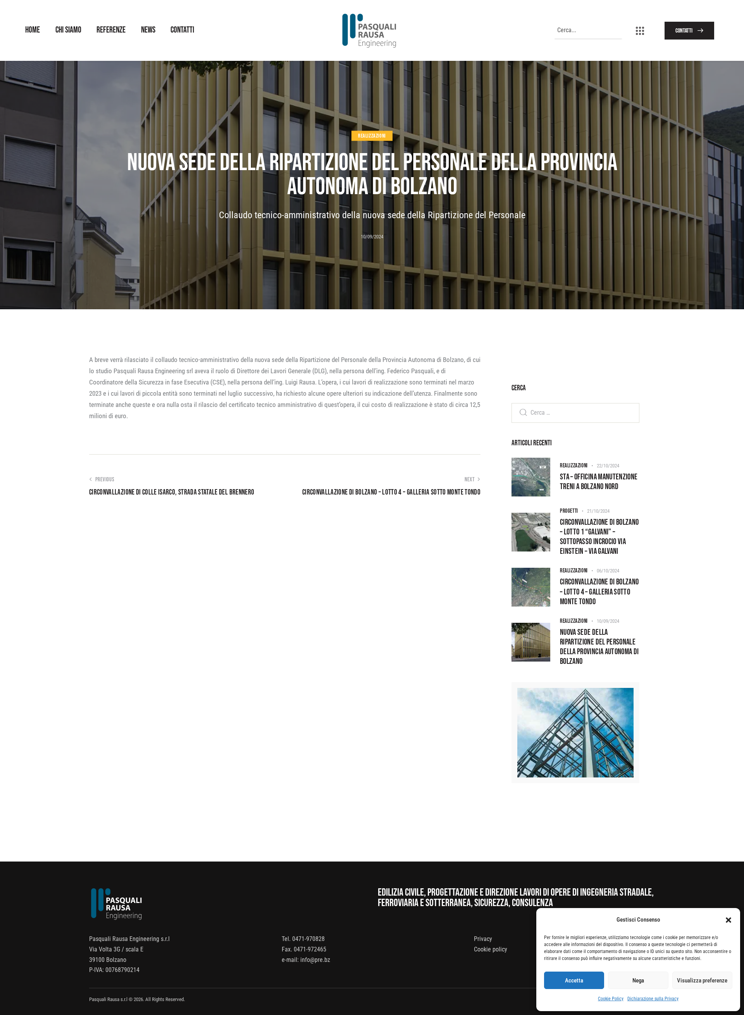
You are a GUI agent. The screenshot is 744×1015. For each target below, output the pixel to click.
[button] (728, 920)
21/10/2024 (598, 511)
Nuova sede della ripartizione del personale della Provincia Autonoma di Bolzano (599, 646)
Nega (638, 980)
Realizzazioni (372, 136)
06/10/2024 (608, 571)
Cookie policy (490, 949)
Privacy (483, 939)
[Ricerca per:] (575, 412)
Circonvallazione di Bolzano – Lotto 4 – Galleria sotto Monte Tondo (599, 591)
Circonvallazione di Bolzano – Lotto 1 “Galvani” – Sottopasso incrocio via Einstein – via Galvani (599, 536)
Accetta (574, 980)
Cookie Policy (610, 998)
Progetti (569, 511)
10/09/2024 (608, 621)
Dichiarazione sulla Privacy (653, 998)
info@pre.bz (315, 959)
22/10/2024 (608, 466)
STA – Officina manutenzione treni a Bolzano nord (598, 481)
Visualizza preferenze (702, 980)
